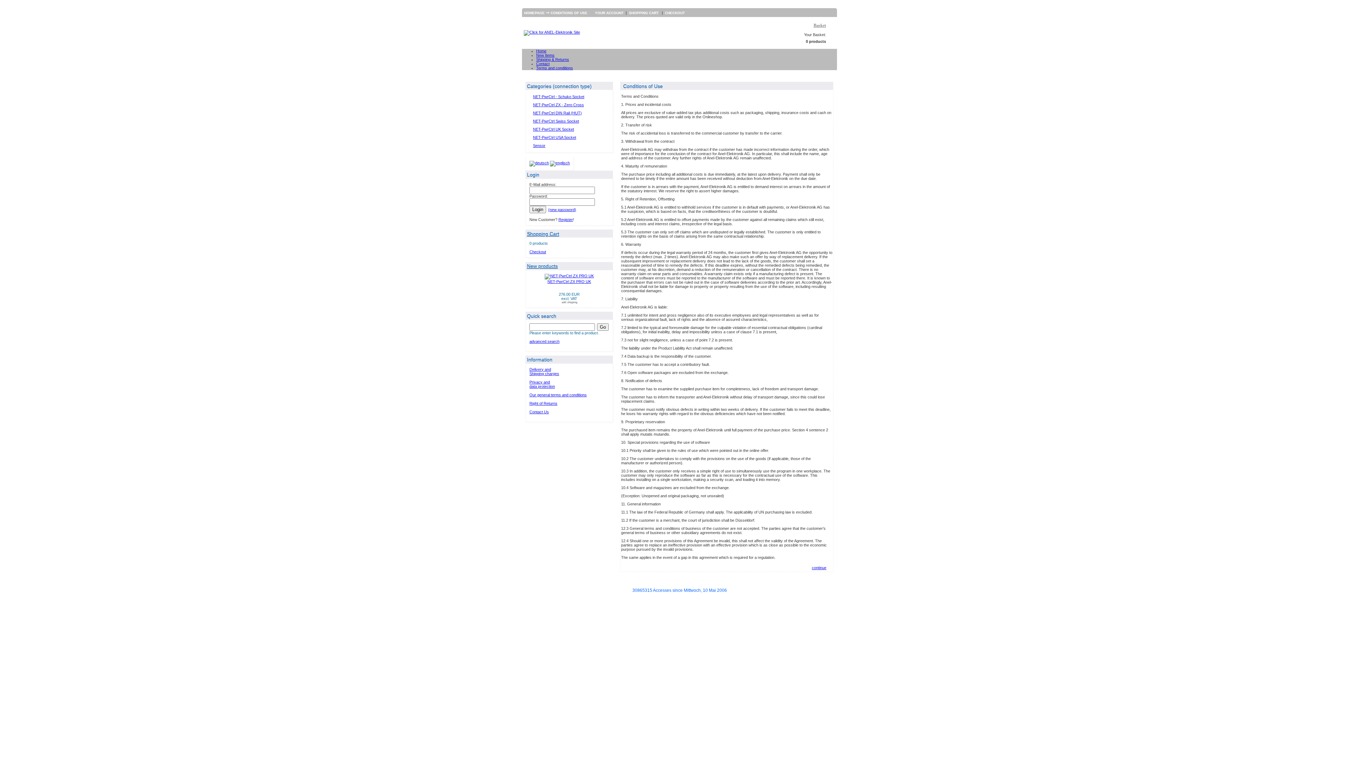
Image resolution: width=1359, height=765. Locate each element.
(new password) (562, 210)
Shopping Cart (644, 13)
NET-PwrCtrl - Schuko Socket (558, 97)
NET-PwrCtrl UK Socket (553, 129)
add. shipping (569, 302)
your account (609, 13)
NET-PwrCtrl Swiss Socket (556, 121)
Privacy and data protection (542, 384)
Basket (820, 25)
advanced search (544, 341)
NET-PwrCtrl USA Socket (554, 137)
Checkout (675, 13)
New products (542, 266)
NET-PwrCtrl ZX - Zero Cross (558, 105)
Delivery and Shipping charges (544, 371)
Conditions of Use (569, 13)
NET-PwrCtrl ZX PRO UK (569, 281)
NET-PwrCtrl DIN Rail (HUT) (557, 113)
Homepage (534, 13)
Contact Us (539, 412)
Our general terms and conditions (558, 395)
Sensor (539, 145)
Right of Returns (543, 403)
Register (565, 219)
